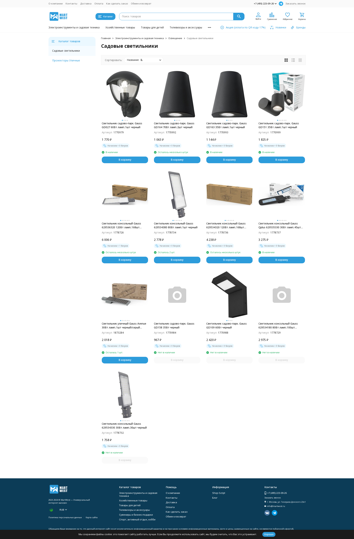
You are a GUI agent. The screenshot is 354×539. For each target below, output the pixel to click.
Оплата (98, 3)
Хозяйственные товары (120, 27)
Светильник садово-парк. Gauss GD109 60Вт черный (226, 325)
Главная (106, 38)
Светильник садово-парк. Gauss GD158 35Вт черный (174, 325)
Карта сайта (92, 517)
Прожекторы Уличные (66, 60)
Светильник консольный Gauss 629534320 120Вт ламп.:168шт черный (226, 225)
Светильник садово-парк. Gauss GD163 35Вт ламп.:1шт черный (226, 125)
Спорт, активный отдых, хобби (137, 519)
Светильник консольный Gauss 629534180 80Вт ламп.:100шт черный (278, 325)
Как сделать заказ (117, 3)
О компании (55, 3)
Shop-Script (218, 493)
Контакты (71, 3)
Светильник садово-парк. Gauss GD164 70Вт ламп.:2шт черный (174, 125)
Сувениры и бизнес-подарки (136, 514)
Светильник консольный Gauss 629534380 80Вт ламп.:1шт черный (175, 225)
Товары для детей (152, 27)
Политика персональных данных (65, 517)
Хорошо (269, 534)
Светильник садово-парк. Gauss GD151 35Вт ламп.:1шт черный (278, 125)
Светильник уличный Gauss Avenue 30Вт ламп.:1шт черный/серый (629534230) (124, 325)
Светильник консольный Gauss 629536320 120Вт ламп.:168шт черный (121, 225)
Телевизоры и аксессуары (186, 27)
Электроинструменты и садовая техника (74, 27)
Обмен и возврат (141, 3)
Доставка (85, 3)
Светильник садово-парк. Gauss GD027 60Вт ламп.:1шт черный (122, 125)
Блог (214, 497)
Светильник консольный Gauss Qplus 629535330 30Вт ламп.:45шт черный (279, 225)
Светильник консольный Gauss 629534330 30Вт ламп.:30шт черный (124, 425)
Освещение (175, 38)
